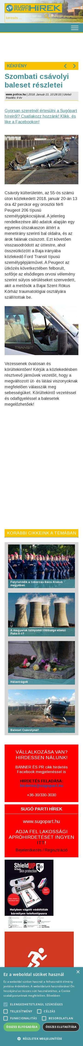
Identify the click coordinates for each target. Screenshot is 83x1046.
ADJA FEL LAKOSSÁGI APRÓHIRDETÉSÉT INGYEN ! (41, 837)
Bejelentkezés (29, 850)
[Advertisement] (41, 46)
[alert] (41, 1006)
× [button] (78, 972)
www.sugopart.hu (41, 821)
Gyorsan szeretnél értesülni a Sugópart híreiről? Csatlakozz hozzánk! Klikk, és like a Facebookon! (41, 116)
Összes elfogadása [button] (21, 1027)
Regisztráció (56, 850)
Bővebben (53, 995)
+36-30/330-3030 (41, 795)
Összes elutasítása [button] (61, 1027)
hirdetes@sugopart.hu (41, 786)
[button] (41, 1038)
